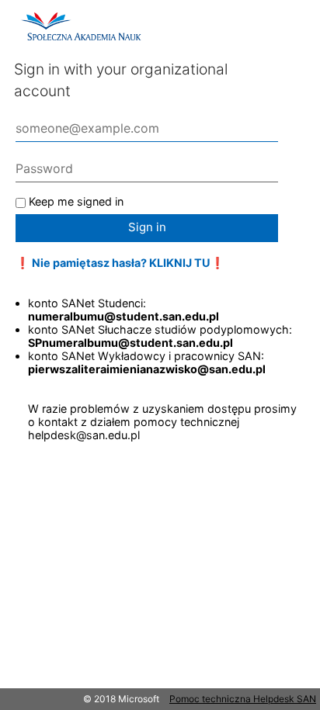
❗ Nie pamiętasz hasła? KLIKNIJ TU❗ (120, 262)
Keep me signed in (76, 201)
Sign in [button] (147, 227)
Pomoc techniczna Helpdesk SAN (242, 699)
